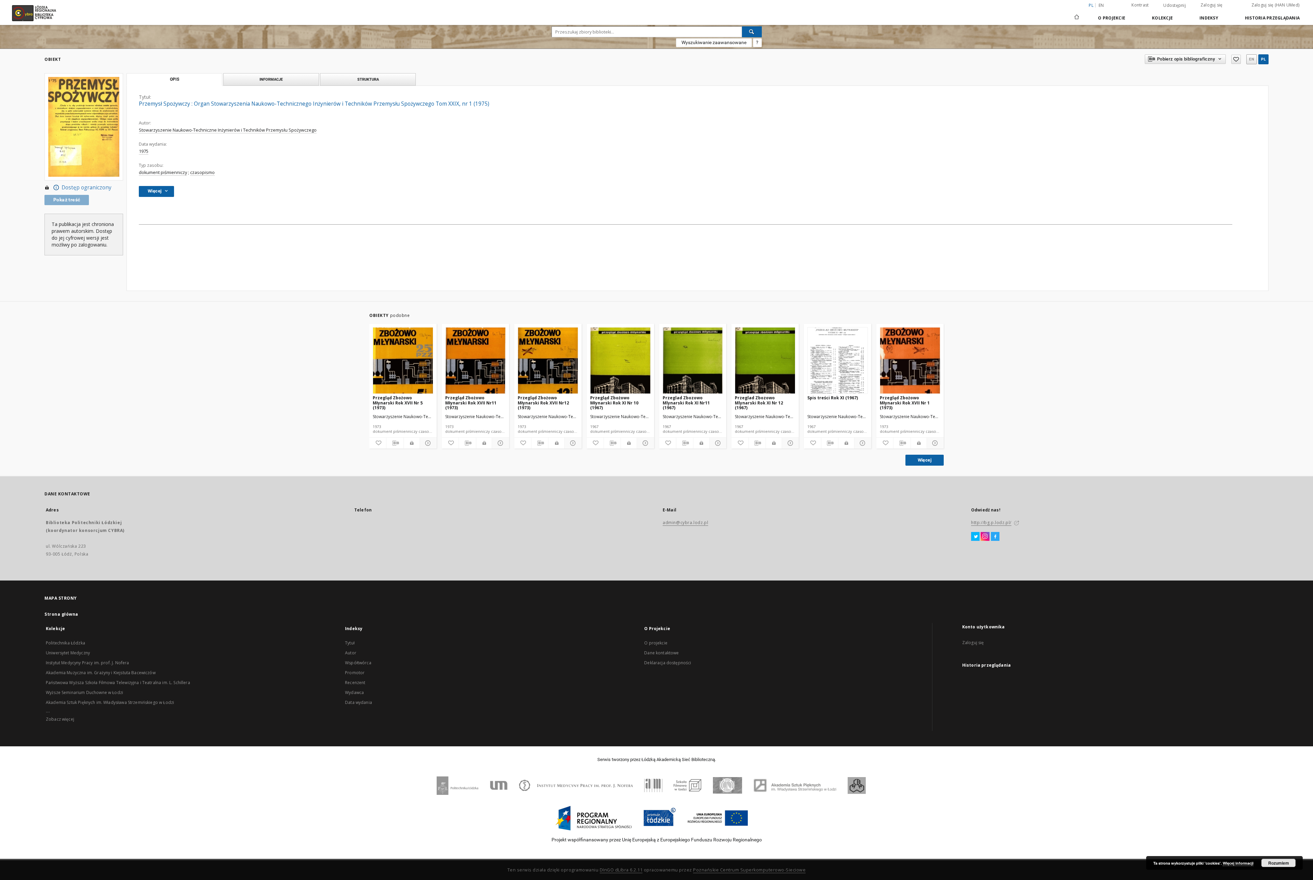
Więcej (924, 460)
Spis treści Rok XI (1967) (832, 398)
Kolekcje (1162, 18)
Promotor (354, 673)
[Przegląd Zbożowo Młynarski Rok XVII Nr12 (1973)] (548, 361)
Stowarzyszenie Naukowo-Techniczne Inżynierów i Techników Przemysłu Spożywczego (228, 130)
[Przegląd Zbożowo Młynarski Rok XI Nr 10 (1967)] (620, 361)
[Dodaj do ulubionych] (1236, 59)
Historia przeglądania (1272, 18)
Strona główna (61, 614)
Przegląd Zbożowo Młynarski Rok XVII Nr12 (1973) (543, 402)
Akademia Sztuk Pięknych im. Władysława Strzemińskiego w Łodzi (110, 702)
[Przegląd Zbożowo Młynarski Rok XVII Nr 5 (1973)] (403, 361)
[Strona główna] (1077, 14)
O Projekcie (1111, 18)
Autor (350, 653)
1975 (143, 151)
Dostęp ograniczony (86, 187)
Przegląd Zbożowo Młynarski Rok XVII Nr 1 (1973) (905, 402)
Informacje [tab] (271, 79)
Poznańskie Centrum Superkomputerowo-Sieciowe (749, 870)
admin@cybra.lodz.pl (685, 522)
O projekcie (655, 643)
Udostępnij (1174, 5)
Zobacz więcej (60, 719)
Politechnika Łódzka (65, 643)
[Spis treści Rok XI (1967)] (837, 361)
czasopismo (202, 172)
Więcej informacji (1238, 863)
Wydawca (354, 692)
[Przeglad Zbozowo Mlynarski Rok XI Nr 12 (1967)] (765, 361)
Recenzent (355, 682)
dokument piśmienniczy (163, 172)
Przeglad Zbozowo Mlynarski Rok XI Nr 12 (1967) (759, 402)
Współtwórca (358, 663)
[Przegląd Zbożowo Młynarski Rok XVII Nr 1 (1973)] (910, 361)
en (1101, 5)
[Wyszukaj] (752, 31)
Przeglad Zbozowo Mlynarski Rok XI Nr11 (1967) (686, 402)
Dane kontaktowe (661, 653)
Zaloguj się (1212, 5)
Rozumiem (1278, 863)
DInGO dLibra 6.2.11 (621, 870)
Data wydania (358, 702)
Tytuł (350, 643)
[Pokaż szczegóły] (427, 443)
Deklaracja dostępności (667, 663)
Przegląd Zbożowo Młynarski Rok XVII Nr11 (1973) (470, 402)
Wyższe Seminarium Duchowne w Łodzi (84, 692)
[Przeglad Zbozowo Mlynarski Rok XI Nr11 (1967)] (693, 361)
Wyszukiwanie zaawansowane (713, 42)
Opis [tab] (174, 79)
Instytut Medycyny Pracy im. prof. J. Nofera (87, 663)
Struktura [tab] (368, 79)
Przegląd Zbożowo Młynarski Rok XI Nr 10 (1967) (614, 402)
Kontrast (1140, 5)
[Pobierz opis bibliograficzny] (394, 443)
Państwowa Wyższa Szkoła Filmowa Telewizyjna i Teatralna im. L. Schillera (118, 682)
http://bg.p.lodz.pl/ (991, 522)
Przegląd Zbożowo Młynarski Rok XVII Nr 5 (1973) (398, 402)
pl (1263, 59)
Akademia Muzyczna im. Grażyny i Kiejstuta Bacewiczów (101, 673)
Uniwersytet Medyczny (68, 653)
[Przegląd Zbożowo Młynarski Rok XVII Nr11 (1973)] (475, 361)
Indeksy (1208, 18)
